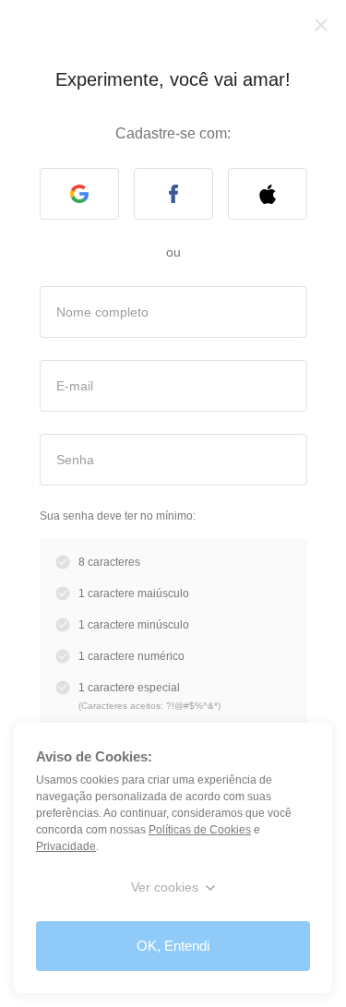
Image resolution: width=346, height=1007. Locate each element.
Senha (75, 458)
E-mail (74, 385)
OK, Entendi (173, 945)
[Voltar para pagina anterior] (321, 25)
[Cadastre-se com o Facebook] (173, 194)
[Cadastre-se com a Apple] (267, 194)
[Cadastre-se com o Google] (79, 194)
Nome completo (102, 311)
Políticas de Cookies (200, 829)
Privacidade (66, 846)
